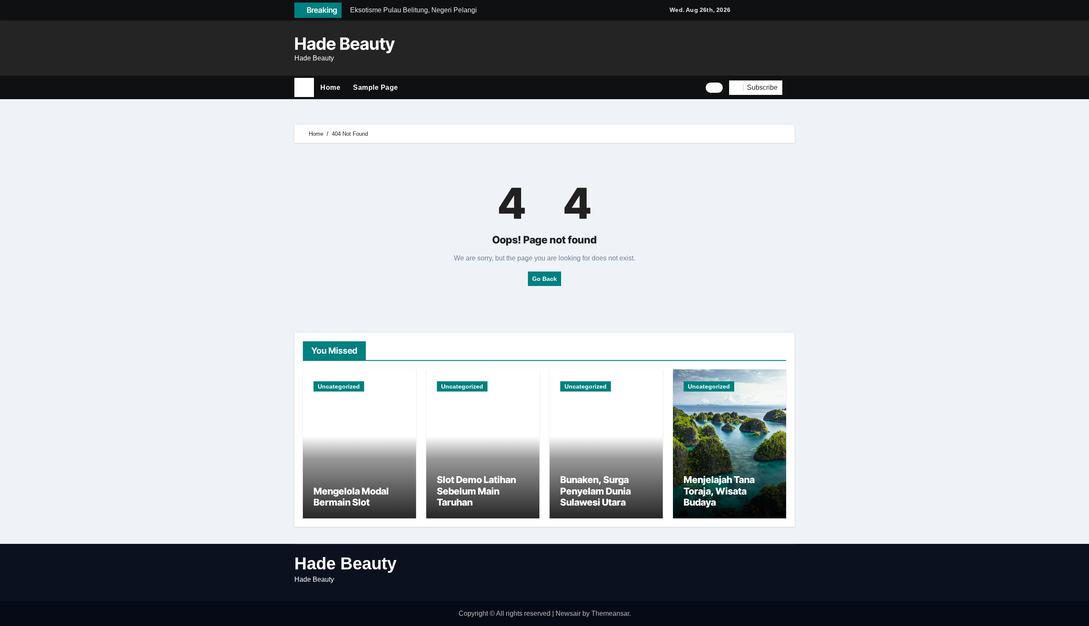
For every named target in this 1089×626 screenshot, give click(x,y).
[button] (792, 87)
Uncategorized (339, 386)
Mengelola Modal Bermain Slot (351, 497)
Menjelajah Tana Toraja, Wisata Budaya (719, 491)
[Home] (304, 87)
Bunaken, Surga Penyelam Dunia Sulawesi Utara (595, 491)
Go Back (544, 278)
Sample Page (375, 87)
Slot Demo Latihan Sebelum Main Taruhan (476, 491)
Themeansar (610, 613)
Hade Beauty (344, 43)
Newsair (568, 613)
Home (330, 87)
